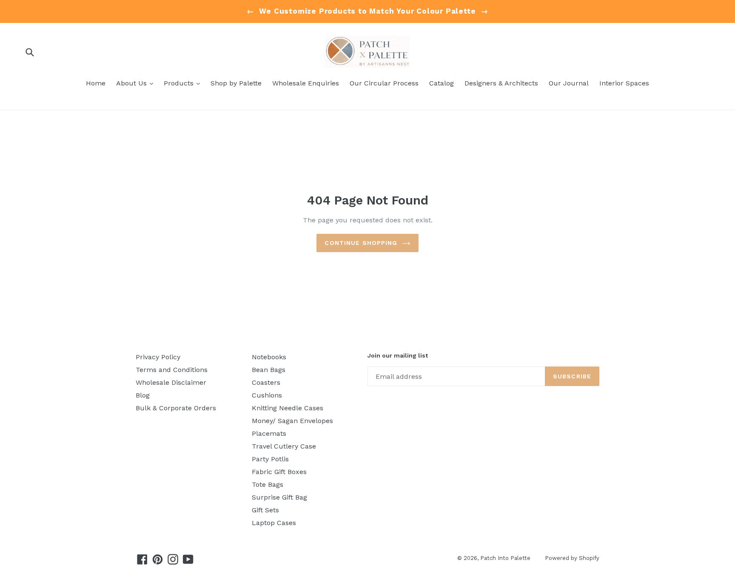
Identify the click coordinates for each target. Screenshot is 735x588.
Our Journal (569, 83)
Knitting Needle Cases (287, 408)
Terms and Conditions (172, 370)
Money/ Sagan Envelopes (292, 421)
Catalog (441, 83)
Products (184, 83)
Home (95, 83)
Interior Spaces (624, 83)
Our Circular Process (384, 83)
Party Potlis (270, 459)
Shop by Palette (236, 83)
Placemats (269, 433)
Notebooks (269, 357)
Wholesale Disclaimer (171, 382)
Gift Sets (265, 510)
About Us (136, 83)
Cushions (267, 395)
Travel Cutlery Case (284, 446)
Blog (143, 395)
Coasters (266, 382)
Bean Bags (268, 370)
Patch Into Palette (506, 558)
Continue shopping (361, 242)
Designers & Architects (501, 83)
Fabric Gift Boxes (279, 472)
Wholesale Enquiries (305, 83)
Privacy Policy (158, 357)
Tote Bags (267, 484)
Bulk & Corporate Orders (176, 408)
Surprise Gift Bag (279, 497)
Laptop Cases (274, 523)
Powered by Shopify (572, 558)
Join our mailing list (398, 355)
